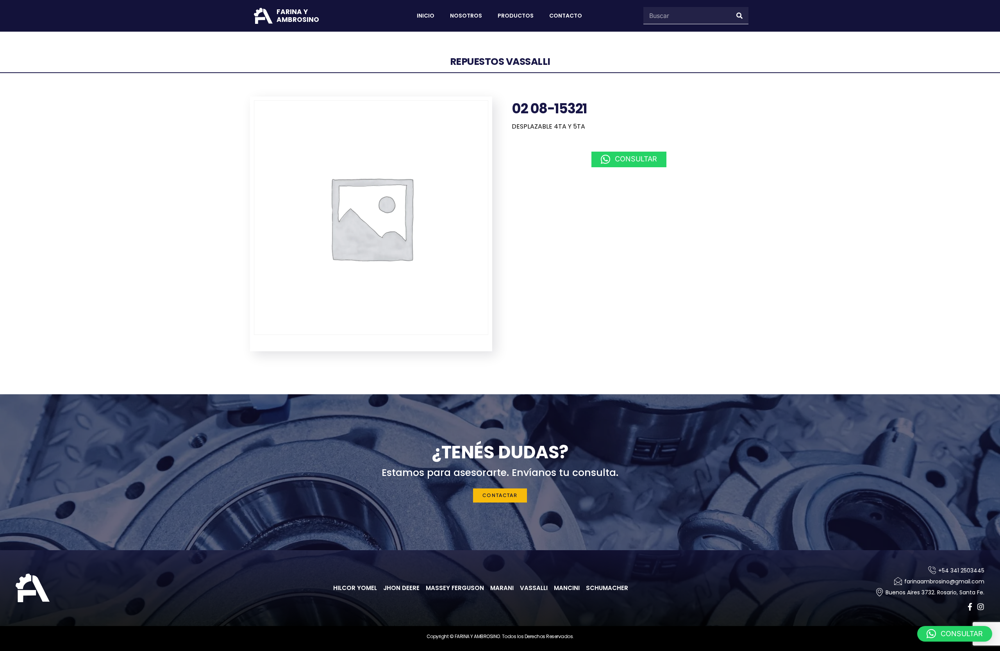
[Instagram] (980, 606)
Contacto (565, 16)
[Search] (739, 15)
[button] (628, 159)
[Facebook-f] (969, 606)
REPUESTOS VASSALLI (500, 61)
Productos (516, 16)
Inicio (425, 16)
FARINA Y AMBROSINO (298, 15)
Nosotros (466, 16)
